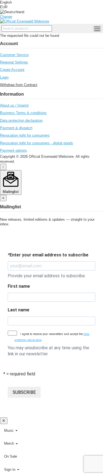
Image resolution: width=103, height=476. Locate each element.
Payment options (13, 150)
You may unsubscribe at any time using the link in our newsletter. (48, 350)
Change (6, 17)
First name (19, 286)
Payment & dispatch (16, 128)
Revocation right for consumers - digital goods (36, 143)
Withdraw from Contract (18, 85)
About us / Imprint (14, 105)
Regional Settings (14, 62)
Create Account (12, 70)
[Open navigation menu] (97, 28)
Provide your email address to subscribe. (47, 275)
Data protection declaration (21, 120)
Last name (18, 309)
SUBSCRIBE (24, 392)
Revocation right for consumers (25, 135)
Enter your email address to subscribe (48, 255)
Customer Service (14, 55)
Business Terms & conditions (23, 113)
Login (4, 77)
